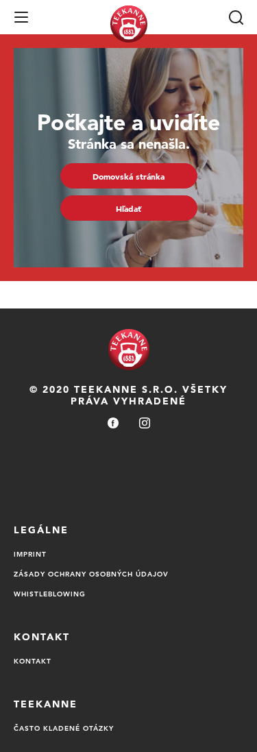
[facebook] (113, 424)
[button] (21, 17)
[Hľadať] (236, 17)
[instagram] (144, 424)
